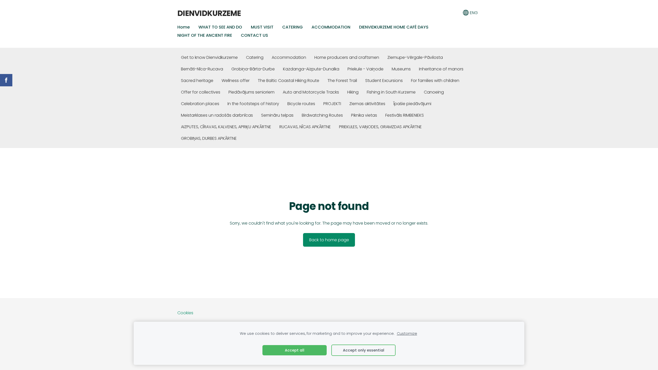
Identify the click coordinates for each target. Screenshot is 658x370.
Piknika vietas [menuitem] (364, 115)
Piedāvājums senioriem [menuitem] (252, 92)
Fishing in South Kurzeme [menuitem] (391, 92)
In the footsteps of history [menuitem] (253, 104)
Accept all (294, 350)
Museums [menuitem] (401, 69)
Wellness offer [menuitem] (236, 81)
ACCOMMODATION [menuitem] (331, 27)
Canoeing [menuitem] (434, 92)
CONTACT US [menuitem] (254, 35)
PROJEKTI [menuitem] (332, 104)
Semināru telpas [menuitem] (277, 115)
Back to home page (329, 240)
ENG (473, 13)
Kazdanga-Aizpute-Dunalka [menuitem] (311, 69)
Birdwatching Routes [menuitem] (322, 115)
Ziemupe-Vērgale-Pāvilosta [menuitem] (415, 57)
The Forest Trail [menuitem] (342, 81)
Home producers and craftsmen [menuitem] (346, 57)
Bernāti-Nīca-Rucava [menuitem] (202, 69)
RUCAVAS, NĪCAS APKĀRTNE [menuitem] (305, 127)
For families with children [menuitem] (435, 81)
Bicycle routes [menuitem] (301, 104)
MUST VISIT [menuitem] (262, 27)
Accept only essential (363, 350)
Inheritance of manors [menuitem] (441, 69)
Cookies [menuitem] (185, 313)
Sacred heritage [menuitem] (197, 81)
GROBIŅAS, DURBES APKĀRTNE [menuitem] (209, 138)
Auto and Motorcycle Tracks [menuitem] (311, 92)
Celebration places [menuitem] (200, 104)
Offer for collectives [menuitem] (200, 92)
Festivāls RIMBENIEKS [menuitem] (404, 115)
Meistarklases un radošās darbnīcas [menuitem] (217, 115)
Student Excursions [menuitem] (384, 81)
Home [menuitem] (183, 27)
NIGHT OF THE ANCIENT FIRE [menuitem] (204, 35)
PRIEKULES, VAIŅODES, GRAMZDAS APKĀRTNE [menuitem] (380, 127)
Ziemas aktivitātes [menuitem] (367, 104)
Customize (407, 333)
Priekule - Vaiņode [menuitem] (365, 69)
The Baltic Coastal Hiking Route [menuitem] (288, 81)
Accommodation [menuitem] (289, 57)
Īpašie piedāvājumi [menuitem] (412, 104)
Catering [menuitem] (254, 57)
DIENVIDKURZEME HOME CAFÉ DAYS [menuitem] (393, 27)
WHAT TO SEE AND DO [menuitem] (220, 27)
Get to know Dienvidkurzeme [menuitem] (209, 57)
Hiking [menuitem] (353, 92)
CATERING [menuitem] (292, 27)
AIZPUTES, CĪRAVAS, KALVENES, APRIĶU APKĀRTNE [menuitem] (226, 127)
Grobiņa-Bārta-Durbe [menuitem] (253, 69)
